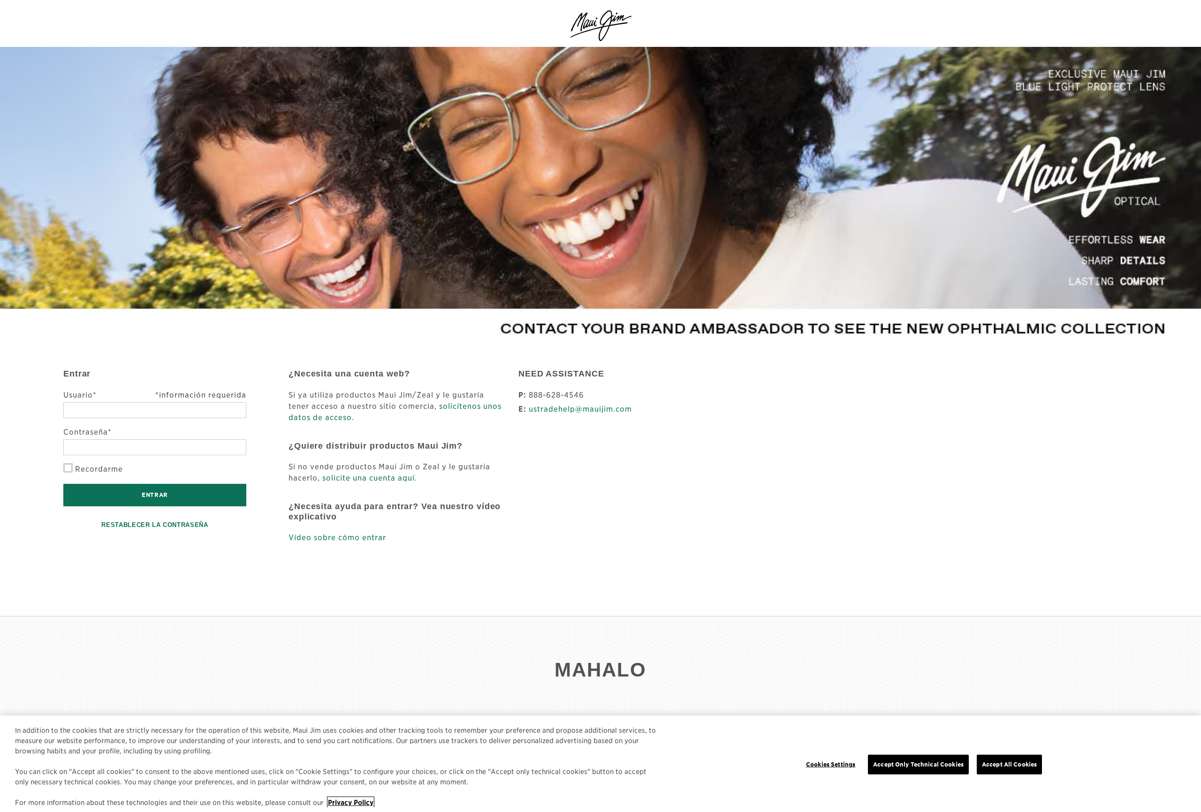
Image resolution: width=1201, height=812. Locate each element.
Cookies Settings (830, 764)
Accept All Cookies (1009, 764)
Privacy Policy (350, 802)
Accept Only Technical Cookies (918, 764)
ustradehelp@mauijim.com (580, 408)
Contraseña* (87, 431)
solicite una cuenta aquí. (369, 477)
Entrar (155, 495)
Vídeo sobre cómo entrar (337, 536)
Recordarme (99, 468)
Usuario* (154, 394)
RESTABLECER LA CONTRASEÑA (154, 524)
